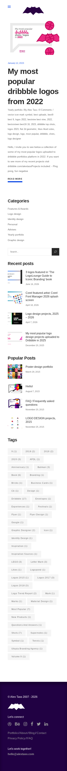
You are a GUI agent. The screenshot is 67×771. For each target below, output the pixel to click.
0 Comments (45, 110)
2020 (16, 459)
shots (52, 134)
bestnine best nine (36, 119)
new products (21, 617)
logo (22, 134)
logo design (13, 134)
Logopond (37, 570)
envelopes (43, 499)
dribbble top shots (46, 124)
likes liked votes (46, 129)
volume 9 (19, 656)
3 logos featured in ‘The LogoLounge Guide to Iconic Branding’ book (40, 276)
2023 (33, 124)
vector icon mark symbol (20, 114)
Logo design (14, 214)
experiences (20, 506)
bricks (17, 483)
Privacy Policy (16, 738)
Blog (32, 733)
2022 (49, 119)
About (23, 733)
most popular (32, 134)
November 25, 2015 (35, 427)
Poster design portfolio (39, 366)
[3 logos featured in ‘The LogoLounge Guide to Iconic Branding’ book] (15, 277)
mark (50, 593)
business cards (42, 483)
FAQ (30, 738)
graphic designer (23, 530)
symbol (18, 641)
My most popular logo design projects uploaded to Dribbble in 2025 (42, 337)
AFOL (35, 459)
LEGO (17, 562)
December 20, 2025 (35, 345)
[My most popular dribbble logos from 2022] (33, 38)
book (16, 475)
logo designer (14, 138)
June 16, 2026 (32, 284)
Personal (12, 224)
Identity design (16, 219)
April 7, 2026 (31, 322)
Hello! (29, 386)
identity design (22, 538)
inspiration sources (24, 554)
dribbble (44, 134)
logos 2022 (20, 119)
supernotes (39, 633)
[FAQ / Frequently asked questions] (15, 403)
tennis (38, 641)
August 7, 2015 (33, 391)
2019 (49, 451)
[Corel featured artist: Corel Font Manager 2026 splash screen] (15, 297)
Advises (12, 229)
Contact (41, 733)
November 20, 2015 (35, 409)
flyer (16, 514)
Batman (44, 467)
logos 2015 (20, 577)
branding (37, 475)
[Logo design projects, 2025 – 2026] (15, 318)
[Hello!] (15, 388)
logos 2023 (13, 129)
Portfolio (13, 733)
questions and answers (27, 625)
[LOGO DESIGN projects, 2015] (15, 423)
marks (17, 601)
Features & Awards (18, 208)
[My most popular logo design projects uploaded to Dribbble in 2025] (15, 338)
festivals (45, 506)
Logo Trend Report (24, 593)
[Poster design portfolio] (15, 371)
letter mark (39, 562)
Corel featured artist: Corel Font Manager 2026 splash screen (42, 296)
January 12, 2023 (16, 63)
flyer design (39, 514)
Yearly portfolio (15, 110)
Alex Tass (32, 110)
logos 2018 (20, 585)
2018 (30, 451)
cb (15, 491)
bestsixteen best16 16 (19, 124)
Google (18, 522)
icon (48, 530)
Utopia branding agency (27, 649)
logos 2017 (46, 577)
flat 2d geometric (28, 129)
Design (33, 491)
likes (16, 570)
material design (42, 601)
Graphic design (16, 240)
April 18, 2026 (32, 305)
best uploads (40, 114)
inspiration (19, 546)
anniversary (20, 467)
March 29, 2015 (33, 372)
